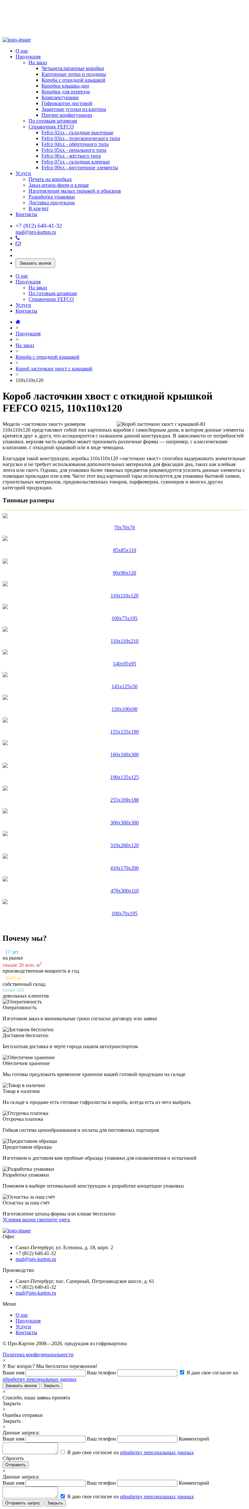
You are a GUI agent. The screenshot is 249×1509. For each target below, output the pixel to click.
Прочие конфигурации (67, 115)
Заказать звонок (35, 263)
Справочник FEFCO (51, 126)
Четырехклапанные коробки (73, 68)
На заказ (38, 62)
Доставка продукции (52, 202)
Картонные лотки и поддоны (74, 74)
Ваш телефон (102, 1372)
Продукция (28, 56)
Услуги (23, 173)
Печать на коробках (50, 179)
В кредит (39, 208)
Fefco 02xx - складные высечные (77, 132)
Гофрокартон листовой (67, 103)
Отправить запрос (23, 1503)
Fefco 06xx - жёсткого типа (71, 156)
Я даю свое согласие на (130, 1452)
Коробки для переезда (66, 91)
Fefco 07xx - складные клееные (76, 161)
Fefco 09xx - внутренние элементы (80, 167)
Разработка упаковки (52, 196)
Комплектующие (60, 97)
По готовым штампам (53, 121)
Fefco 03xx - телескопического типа (81, 138)
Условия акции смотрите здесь (36, 1219)
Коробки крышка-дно (65, 86)
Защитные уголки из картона (74, 109)
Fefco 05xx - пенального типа (74, 150)
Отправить (15, 1464)
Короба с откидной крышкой (73, 80)
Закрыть (51, 1385)
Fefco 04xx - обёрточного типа (75, 144)
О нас (22, 51)
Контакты (26, 214)
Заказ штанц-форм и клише (59, 185)
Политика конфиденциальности (38, 1354)
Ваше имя (14, 1372)
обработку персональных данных (40, 1379)
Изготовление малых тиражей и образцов (75, 191)
